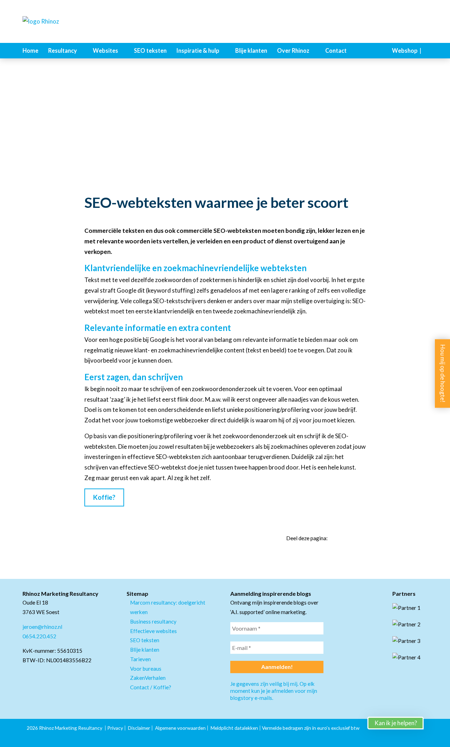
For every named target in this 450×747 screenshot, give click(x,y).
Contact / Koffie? (150, 687)
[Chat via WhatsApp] (435, 732)
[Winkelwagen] (425, 50)
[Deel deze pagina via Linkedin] (337, 538)
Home (30, 50)
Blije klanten (251, 50)
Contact (336, 50)
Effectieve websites (153, 631)
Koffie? (104, 497)
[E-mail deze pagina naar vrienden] (363, 538)
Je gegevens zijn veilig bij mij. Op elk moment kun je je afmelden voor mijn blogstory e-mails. (273, 691)
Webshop (405, 50)
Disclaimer (139, 728)
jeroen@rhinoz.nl (42, 627)
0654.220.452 (39, 636)
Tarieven (140, 659)
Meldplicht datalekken (234, 728)
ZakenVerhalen (148, 678)
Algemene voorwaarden (180, 728)
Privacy (115, 728)
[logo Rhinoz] (57, 21)
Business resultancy (153, 621)
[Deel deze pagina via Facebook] (350, 538)
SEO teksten (150, 50)
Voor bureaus (145, 668)
